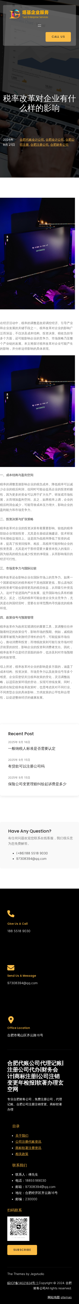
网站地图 (54, 1297)
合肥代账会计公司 (32, 139)
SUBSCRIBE (22, 1250)
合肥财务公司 (59, 145)
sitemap (66, 1297)
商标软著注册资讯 (28, 1148)
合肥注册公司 (39, 145)
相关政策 (21, 1154)
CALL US (58, 37)
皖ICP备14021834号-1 (23, 1283)
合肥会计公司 (55, 139)
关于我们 (21, 1135)
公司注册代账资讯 (28, 1142)
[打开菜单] (39, 25)
